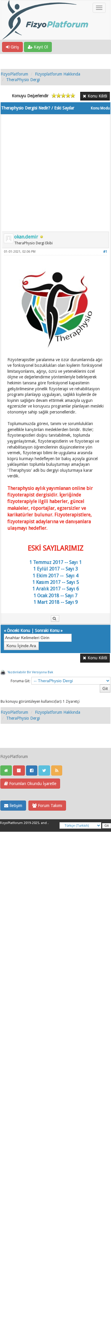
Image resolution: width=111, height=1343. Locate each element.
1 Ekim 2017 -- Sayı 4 (55, 575)
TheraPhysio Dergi (23, 79)
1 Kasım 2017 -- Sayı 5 (55, 582)
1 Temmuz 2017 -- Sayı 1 (55, 562)
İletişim (15, 805)
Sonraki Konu (47, 630)
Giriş (14, 47)
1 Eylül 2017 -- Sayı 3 (55, 569)
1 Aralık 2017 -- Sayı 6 (55, 589)
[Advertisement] (55, 170)
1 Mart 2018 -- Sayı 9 (55, 602)
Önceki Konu (18, 630)
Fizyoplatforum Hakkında (57, 74)
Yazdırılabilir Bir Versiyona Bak (30, 672)
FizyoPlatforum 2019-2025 (19, 823)
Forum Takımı (49, 805)
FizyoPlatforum (14, 74)
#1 (105, 252)
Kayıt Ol (40, 47)
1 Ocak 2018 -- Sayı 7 (55, 595)
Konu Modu (100, 108)
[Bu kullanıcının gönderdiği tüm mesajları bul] (55, 618)
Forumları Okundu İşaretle (32, 783)
